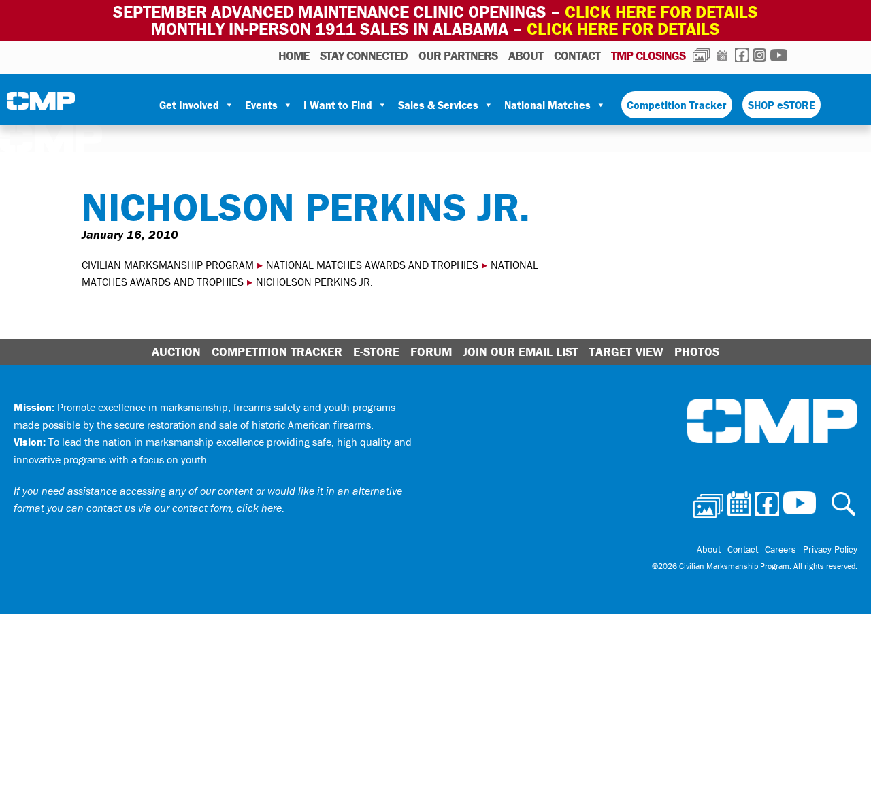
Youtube (778, 55)
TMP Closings (648, 55)
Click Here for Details (623, 28)
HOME (293, 55)
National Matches (547, 105)
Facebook (742, 55)
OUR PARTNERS (457, 55)
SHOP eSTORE (781, 105)
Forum (431, 351)
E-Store (376, 351)
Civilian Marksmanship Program (41, 105)
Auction (176, 351)
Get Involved (189, 105)
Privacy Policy (830, 549)
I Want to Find (337, 105)
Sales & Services (438, 105)
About (525, 55)
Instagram (759, 55)
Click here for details (661, 11)
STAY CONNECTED (364, 55)
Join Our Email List (520, 351)
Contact (577, 55)
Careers (780, 549)
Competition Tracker (677, 105)
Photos (701, 55)
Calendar (722, 55)
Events (261, 105)
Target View (626, 351)
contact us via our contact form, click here (184, 507)
